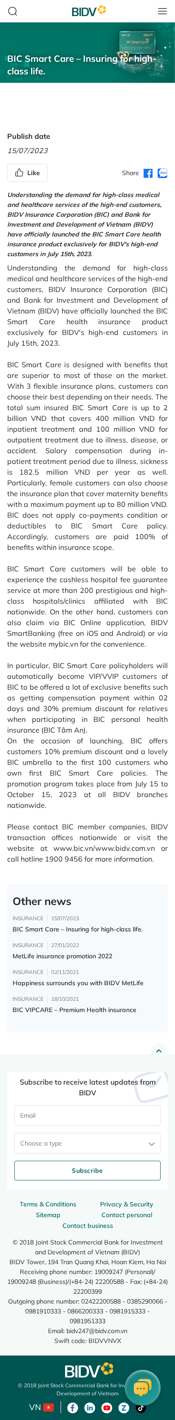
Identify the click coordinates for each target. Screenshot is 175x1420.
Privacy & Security (126, 1204)
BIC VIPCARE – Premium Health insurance (74, 1010)
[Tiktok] (141, 1407)
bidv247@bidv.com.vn (96, 1330)
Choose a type (41, 1143)
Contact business (87, 1226)
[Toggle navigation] (162, 11)
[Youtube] (106, 1407)
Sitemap (48, 1215)
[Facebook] (72, 1407)
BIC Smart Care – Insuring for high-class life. (78, 929)
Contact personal (126, 1215)
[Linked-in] (89, 1407)
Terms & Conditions (48, 1204)
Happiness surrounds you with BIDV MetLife (78, 983)
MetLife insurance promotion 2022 (62, 956)
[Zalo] (123, 1407)
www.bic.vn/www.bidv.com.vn (104, 848)
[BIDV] (87, 1370)
